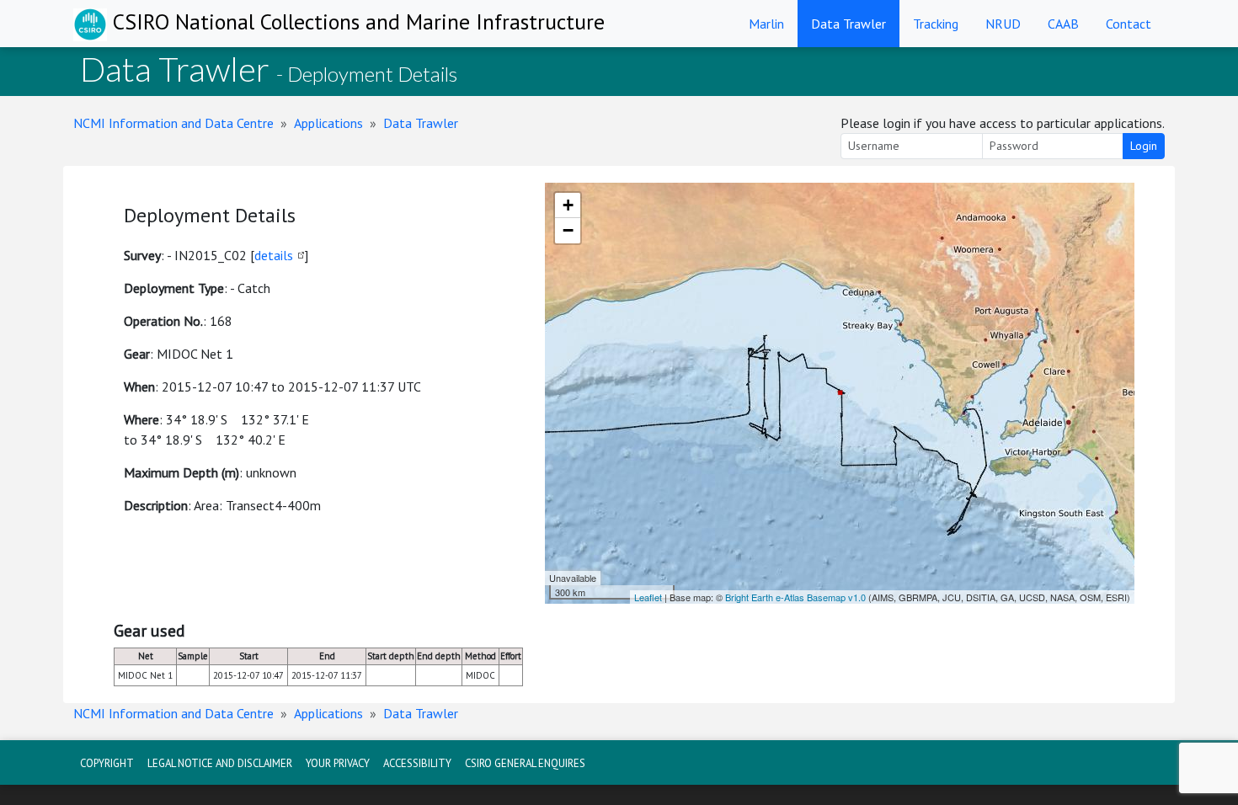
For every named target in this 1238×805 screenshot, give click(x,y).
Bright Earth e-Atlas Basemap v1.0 (795, 597)
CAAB (1063, 23)
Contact (1128, 23)
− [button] (568, 230)
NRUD (1003, 23)
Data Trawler (848, 23)
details (273, 255)
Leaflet (648, 597)
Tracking (935, 23)
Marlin (766, 23)
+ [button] (568, 205)
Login (1143, 145)
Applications (328, 123)
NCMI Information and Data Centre (173, 123)
